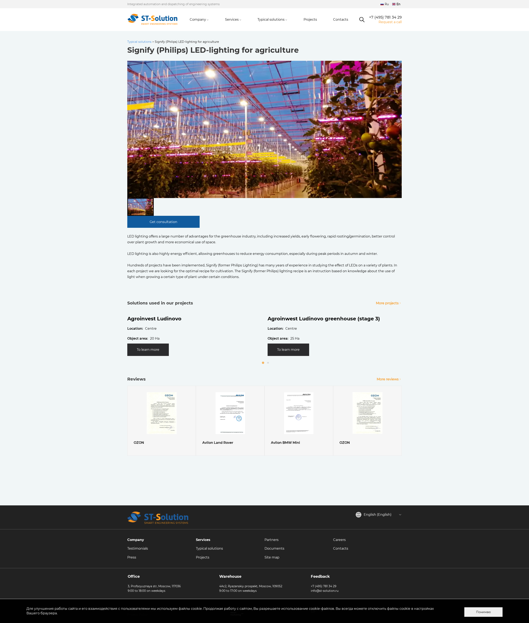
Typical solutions (271, 19)
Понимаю (483, 612)
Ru (387, 4)
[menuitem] (140, 207)
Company (198, 19)
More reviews (388, 379)
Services (232, 19)
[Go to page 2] (268, 363)
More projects (387, 303)
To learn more (148, 350)
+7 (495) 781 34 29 (385, 17)
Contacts (340, 19)
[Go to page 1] (263, 363)
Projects (310, 19)
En (398, 4)
